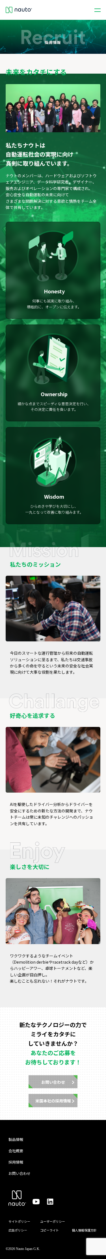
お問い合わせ (19, 1173)
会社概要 (15, 1150)
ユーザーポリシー (52, 1221)
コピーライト (49, 1230)
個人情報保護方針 (84, 1230)
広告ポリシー (17, 1230)
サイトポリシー (19, 1221)
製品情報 (15, 1139)
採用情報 (15, 1162)
